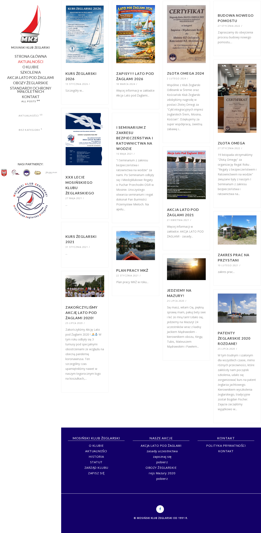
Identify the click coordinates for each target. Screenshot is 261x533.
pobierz (162, 462)
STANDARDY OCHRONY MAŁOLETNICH (30, 89)
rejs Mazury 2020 (162, 473)
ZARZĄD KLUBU (96, 467)
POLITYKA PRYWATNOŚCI (226, 445)
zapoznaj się (162, 456)
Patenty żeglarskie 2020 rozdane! (234, 338)
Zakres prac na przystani (233, 257)
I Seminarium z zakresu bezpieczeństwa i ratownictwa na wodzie (134, 138)
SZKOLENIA (30, 72)
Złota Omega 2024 (185, 73)
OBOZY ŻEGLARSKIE (30, 82)
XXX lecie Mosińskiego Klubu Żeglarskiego (79, 185)
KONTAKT (31, 96)
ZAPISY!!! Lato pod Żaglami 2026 (135, 76)
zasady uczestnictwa (162, 451)
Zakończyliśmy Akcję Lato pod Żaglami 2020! (81, 312)
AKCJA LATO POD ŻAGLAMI (30, 77)
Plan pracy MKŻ (132, 270)
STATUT (96, 462)
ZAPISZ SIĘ (96, 473)
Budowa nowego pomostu (236, 18)
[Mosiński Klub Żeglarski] (30, 24)
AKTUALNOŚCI (30, 61)
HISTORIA (96, 456)
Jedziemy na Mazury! (179, 293)
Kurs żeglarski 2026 (81, 76)
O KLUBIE (30, 67)
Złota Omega (231, 143)
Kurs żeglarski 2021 (81, 239)
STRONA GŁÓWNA (31, 56)
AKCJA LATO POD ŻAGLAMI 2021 (183, 212)
